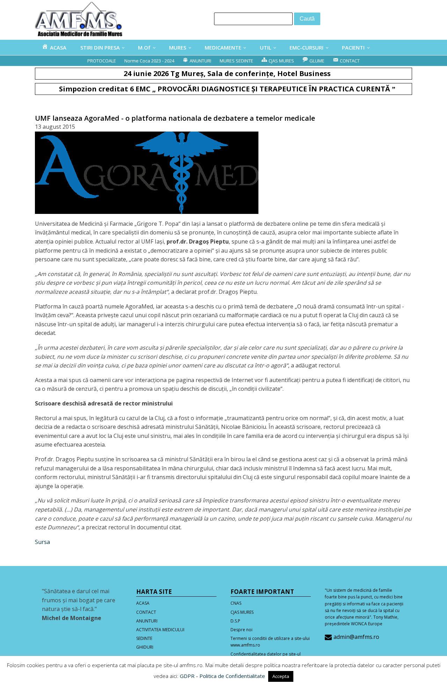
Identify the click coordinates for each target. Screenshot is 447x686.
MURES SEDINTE (236, 61)
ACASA (142, 603)
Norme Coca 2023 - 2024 (149, 61)
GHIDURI (144, 647)
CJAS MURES (242, 612)
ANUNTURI (146, 621)
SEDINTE (144, 638)
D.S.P (235, 621)
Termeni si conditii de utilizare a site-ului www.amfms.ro (270, 641)
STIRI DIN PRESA (100, 47)
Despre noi (241, 630)
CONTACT (146, 612)
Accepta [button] (280, 676)
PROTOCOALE (101, 61)
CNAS (235, 603)
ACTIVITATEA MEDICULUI (160, 630)
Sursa (42, 542)
